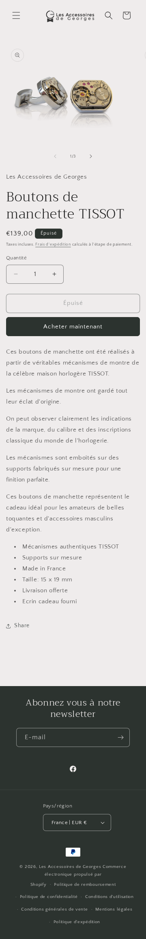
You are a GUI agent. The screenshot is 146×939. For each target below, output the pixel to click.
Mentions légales (113, 909)
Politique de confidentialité (49, 896)
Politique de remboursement (85, 884)
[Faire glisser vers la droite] (91, 156)
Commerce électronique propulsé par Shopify (78, 875)
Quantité (16, 258)
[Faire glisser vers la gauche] (55, 156)
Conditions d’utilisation (109, 896)
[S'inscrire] (120, 737)
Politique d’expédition (77, 922)
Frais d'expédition (53, 244)
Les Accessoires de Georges (71, 866)
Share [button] (22, 625)
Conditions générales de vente (54, 909)
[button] (16, 15)
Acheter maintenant (73, 326)
